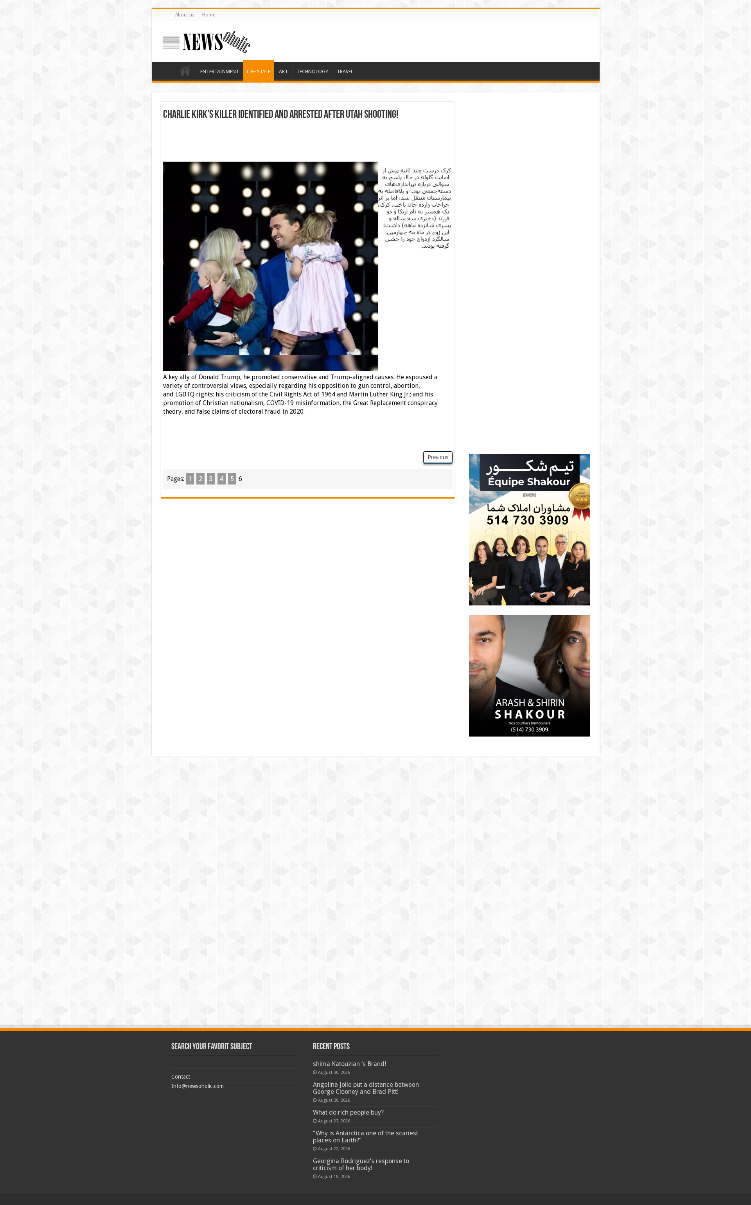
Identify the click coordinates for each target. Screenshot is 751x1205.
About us (184, 15)
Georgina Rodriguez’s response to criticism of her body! (361, 1164)
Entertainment (219, 71)
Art (283, 71)
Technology (312, 71)
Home (208, 15)
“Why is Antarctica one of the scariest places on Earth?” (365, 1136)
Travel (345, 71)
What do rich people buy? (348, 1112)
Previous (438, 457)
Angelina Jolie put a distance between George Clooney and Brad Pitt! (366, 1088)
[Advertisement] (307, 142)
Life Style (258, 71)
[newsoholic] (206, 40)
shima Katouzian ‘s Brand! (349, 1064)
